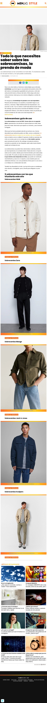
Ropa (9, 53)
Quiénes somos (6, 679)
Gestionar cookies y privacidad (25, 679)
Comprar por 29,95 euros (11, 338)
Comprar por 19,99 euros (11, 257)
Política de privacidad (39, 679)
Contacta (26, 681)
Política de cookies (17, 681)
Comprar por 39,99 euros (11, 414)
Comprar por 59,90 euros (11, 557)
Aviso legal (14, 679)
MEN (3, 53)
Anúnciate (31, 681)
